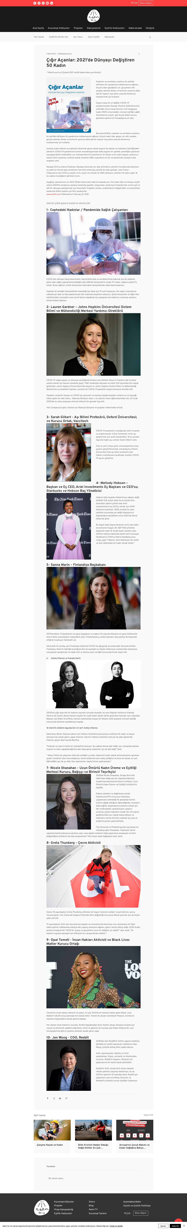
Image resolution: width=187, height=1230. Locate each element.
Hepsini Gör (148, 1115)
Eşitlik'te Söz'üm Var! (58, 37)
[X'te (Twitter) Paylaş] (54, 1098)
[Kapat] (183, 1226)
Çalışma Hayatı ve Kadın (50, 1145)
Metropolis (109, 37)
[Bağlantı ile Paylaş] (66, 1098)
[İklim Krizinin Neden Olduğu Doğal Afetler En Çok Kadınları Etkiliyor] (93, 1130)
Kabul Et (175, 1226)
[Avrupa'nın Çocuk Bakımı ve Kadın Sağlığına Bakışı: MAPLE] (134, 1130)
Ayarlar (163, 1226)
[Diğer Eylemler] (139, 53)
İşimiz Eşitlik (94, 37)
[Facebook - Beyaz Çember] (34, 3)
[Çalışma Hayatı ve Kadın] (52, 1130)
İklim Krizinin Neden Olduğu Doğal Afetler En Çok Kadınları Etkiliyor (93, 1146)
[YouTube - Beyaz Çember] (47, 3)
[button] (150, 37)
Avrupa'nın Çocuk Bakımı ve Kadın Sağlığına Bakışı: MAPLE (134, 1146)
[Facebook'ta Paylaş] (47, 1098)
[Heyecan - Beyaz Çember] (39, 3)
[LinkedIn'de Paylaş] (60, 1098)
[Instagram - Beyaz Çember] (43, 3)
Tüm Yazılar (39, 37)
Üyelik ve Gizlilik (116, 1226)
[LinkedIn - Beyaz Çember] (51, 3)
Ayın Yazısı (78, 37)
